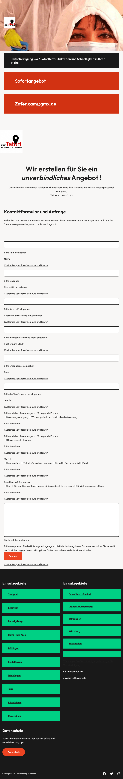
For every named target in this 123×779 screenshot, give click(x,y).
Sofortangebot (30, 81)
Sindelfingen (15, 661)
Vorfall (7, 458)
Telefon (8, 400)
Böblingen (13, 648)
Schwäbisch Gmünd (80, 594)
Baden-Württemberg (81, 606)
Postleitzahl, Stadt (14, 343)
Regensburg (14, 715)
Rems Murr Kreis (17, 634)
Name (7, 258)
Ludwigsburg (15, 621)
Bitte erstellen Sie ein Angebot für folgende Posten (31, 413)
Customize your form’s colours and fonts (25, 265)
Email (7, 372)
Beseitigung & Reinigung (17, 482)
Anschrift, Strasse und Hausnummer (23, 315)
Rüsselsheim (14, 702)
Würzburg (74, 631)
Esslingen (13, 607)
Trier (10, 688)
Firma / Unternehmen (15, 287)
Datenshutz (14, 752)
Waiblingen (14, 675)
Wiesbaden (75, 643)
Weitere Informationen (16, 539)
